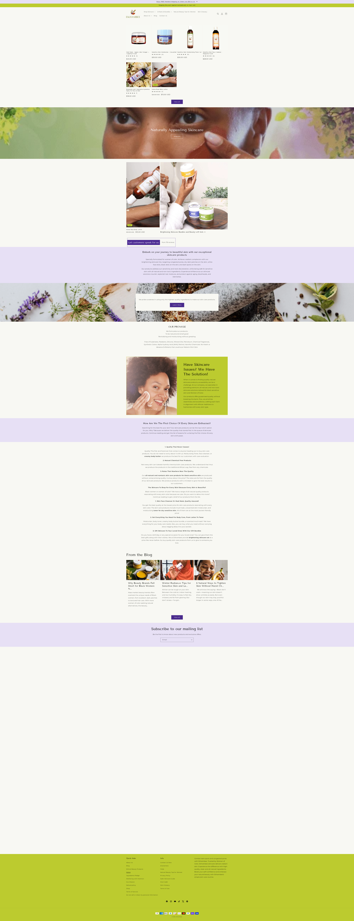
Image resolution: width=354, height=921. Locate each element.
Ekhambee (179, 916)
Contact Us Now (166, 862)
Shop (128, 888)
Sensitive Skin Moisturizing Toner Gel (189, 52)
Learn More (177, 305)
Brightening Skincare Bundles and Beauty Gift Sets (181, 232)
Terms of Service (132, 892)
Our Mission (130, 882)
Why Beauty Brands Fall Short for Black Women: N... (141, 586)
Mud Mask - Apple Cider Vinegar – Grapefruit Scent (137, 52)
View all (177, 102)
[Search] (218, 14)
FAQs (162, 869)
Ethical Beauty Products (134, 869)
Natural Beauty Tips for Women (171, 872)
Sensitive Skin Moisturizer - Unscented (164, 52)
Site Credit (164, 882)
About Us (129, 862)
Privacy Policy (165, 875)
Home (128, 872)
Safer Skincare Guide (167, 879)
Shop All (177, 136)
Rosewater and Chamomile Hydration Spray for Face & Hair (138, 90)
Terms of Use (164, 888)
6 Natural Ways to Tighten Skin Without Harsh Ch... (211, 584)
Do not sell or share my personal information (142, 895)
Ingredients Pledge (133, 875)
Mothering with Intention (135, 879)
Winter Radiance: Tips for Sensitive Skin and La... (176, 584)
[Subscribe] (191, 640)
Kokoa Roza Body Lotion (160, 89)
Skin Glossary (165, 885)
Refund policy (131, 885)
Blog (128, 866)
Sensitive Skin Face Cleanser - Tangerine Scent (212, 52)
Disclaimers (164, 866)
